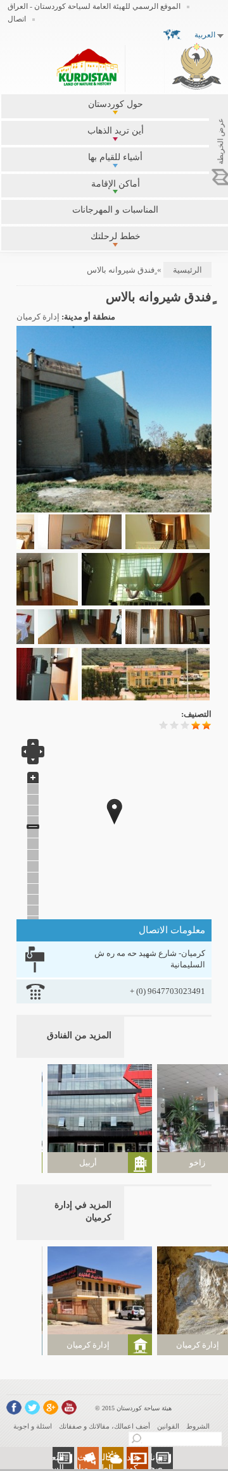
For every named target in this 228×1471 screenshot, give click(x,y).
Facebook (14, 1407)
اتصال (17, 19)
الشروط (198, 1426)
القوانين (168, 1426)
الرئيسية (187, 270)
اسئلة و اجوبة (32, 1426)
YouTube (69, 1407)
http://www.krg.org (196, 66)
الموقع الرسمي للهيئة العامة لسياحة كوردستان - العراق (94, 6)
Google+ (50, 1407)
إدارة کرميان (38, 317)
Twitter (32, 1407)
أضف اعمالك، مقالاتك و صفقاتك (104, 1426)
